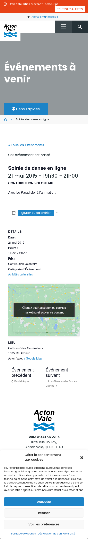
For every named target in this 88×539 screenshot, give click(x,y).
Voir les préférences (44, 524)
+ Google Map (33, 358)
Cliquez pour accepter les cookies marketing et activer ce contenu (44, 309)
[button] (82, 457)
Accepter (44, 502)
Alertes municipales (45, 17)
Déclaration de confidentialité (56, 533)
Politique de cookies (23, 533)
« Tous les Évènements (26, 144)
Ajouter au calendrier (36, 213)
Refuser (44, 513)
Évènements (5, 120)
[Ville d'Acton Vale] (10, 31)
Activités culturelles (20, 274)
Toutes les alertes (70, 9)
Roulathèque (21, 381)
